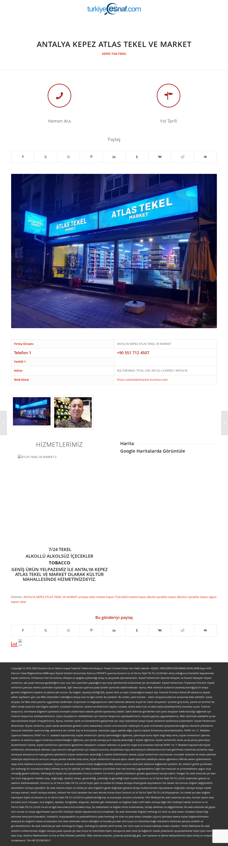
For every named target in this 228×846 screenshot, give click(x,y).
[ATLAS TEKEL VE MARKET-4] (73, 412)
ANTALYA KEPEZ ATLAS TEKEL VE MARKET (50, 597)
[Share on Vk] (160, 157)
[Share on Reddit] (182, 157)
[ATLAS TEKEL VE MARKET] (31, 412)
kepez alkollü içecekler (153, 597)
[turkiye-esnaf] (114, 9)
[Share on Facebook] (22, 157)
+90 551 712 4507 (133, 352)
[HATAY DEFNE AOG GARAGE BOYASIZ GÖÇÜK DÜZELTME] (3, 423)
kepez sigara (208, 597)
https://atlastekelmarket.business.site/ (142, 380)
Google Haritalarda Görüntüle (152, 451)
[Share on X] (45, 157)
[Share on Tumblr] (137, 157)
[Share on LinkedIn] (114, 157)
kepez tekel (18, 602)
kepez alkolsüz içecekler (184, 597)
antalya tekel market (92, 597)
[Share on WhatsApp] (68, 157)
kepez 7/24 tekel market (122, 597)
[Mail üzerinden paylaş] (205, 157)
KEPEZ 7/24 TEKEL (114, 54)
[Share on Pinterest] (91, 157)
